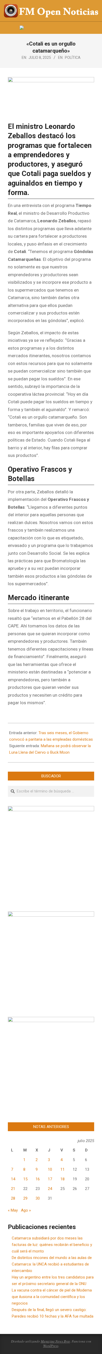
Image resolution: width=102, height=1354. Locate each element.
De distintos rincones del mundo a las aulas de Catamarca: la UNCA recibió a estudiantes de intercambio (52, 1264)
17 (50, 1179)
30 (38, 1198)
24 (50, 1188)
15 (25, 1179)
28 (13, 1198)
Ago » (26, 1210)
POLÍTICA (73, 57)
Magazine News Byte (55, 1341)
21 (13, 1188)
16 (38, 1179)
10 (50, 1169)
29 (25, 1198)
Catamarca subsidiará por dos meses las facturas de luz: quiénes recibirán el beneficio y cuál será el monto (52, 1245)
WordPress (50, 1345)
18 (62, 1179)
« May (13, 1210)
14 (13, 1179)
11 (62, 1169)
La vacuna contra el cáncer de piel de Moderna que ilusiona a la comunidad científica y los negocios (52, 1297)
